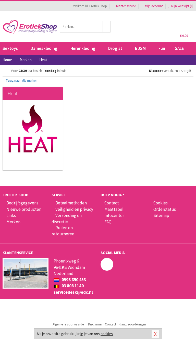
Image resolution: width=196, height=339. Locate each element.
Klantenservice (126, 6)
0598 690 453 (73, 279)
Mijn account (154, 6)
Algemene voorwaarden (69, 324)
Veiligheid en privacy (74, 209)
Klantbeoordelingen (132, 324)
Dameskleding (44, 48)
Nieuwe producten (23, 209)
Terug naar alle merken (21, 80)
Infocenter (114, 215)
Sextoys (10, 48)
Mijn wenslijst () (181, 6)
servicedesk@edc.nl (73, 292)
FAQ (108, 222)
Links (11, 215)
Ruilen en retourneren (63, 231)
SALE (179, 48)
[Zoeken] (107, 26)
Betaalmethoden (71, 203)
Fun (161, 48)
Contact (111, 203)
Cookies (160, 203)
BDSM (140, 48)
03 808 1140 (72, 286)
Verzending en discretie (67, 218)
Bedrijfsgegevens (22, 203)
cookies (107, 333)
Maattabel (114, 209)
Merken (13, 222)
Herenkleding (82, 48)
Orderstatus (164, 209)
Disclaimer (95, 324)
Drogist (115, 48)
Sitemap (161, 215)
